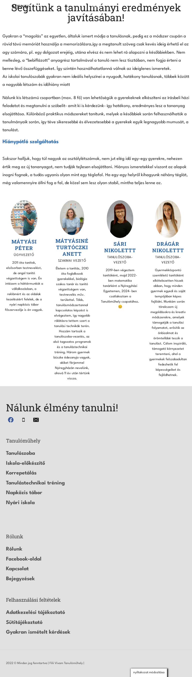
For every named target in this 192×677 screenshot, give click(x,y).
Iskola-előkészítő (25, 463)
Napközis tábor (24, 492)
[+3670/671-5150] (23, 419)
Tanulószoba (20, 453)
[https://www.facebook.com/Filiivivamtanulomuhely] (10, 419)
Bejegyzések (20, 578)
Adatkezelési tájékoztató (35, 612)
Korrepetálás (21, 473)
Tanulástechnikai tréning (35, 483)
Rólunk (14, 549)
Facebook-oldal (24, 559)
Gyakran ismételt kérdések (38, 632)
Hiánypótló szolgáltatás (30, 141)
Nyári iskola (20, 502)
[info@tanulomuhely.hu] (36, 419)
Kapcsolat (17, 568)
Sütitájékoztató (24, 622)
